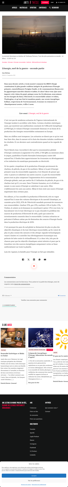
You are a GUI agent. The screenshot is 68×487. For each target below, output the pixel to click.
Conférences (42, 7)
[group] (14, 356)
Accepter (34, 476)
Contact (47, 411)
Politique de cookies (26, 484)
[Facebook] (23, 259)
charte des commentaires (22, 284)
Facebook (33, 448)
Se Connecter (61, 2)
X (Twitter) (33, 451)
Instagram (33, 444)
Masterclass (23, 7)
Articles (14, 7)
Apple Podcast (34, 436)
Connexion (62, 295)
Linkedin (33, 455)
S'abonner (33, 408)
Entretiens (33, 7)
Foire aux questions (36, 419)
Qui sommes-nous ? (51, 408)
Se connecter (34, 415)
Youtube (32, 429)
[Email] (45, 259)
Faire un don (34, 411)
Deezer (32, 440)
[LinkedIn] (34, 259)
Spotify (32, 433)
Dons (52, 2)
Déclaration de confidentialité (39, 484)
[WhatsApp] (39, 259)
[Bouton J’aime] (34, 266)
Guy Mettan (6, 73)
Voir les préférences (34, 480)
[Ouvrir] (3, 2)
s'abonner (45, 2)
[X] (28, 259)
